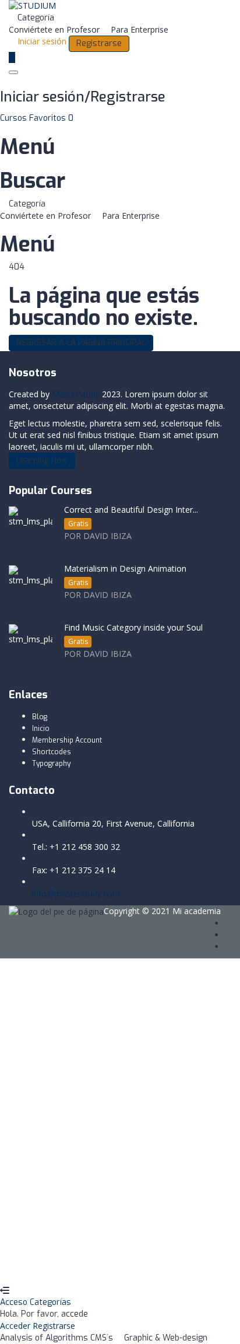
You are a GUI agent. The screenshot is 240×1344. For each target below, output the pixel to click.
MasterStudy (76, 394)
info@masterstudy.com (76, 893)
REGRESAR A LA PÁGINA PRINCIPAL (81, 342)
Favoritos (51, 118)
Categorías (50, 1302)
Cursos (14, 118)
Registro (67, 1267)
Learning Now (42, 460)
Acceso (15, 1302)
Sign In (96, 1267)
